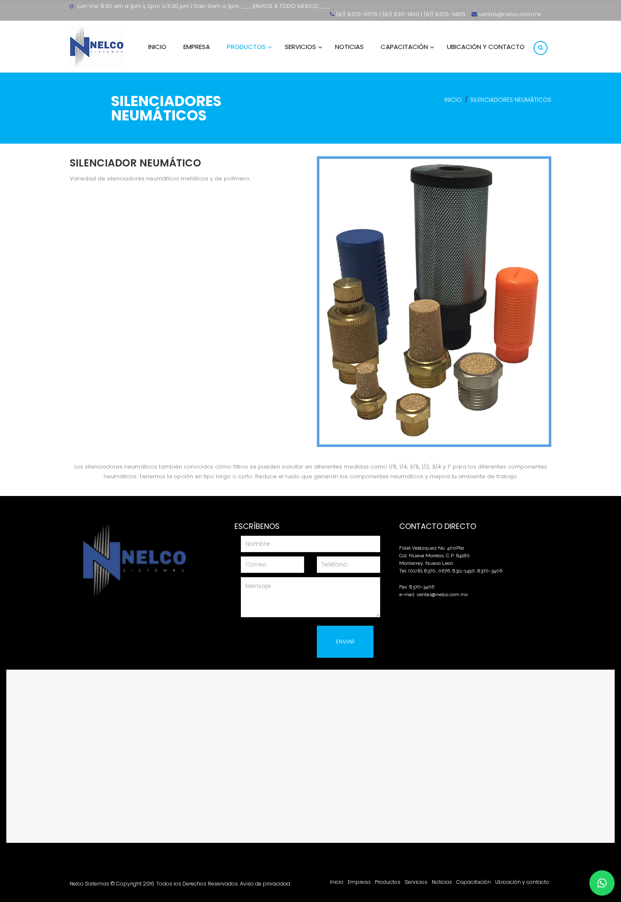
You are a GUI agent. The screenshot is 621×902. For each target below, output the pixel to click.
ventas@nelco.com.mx (442, 594)
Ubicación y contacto (522, 882)
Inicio (453, 99)
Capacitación (473, 882)
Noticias (442, 882)
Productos (387, 882)
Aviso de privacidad (265, 883)
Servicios (416, 882)
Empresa (359, 882)
